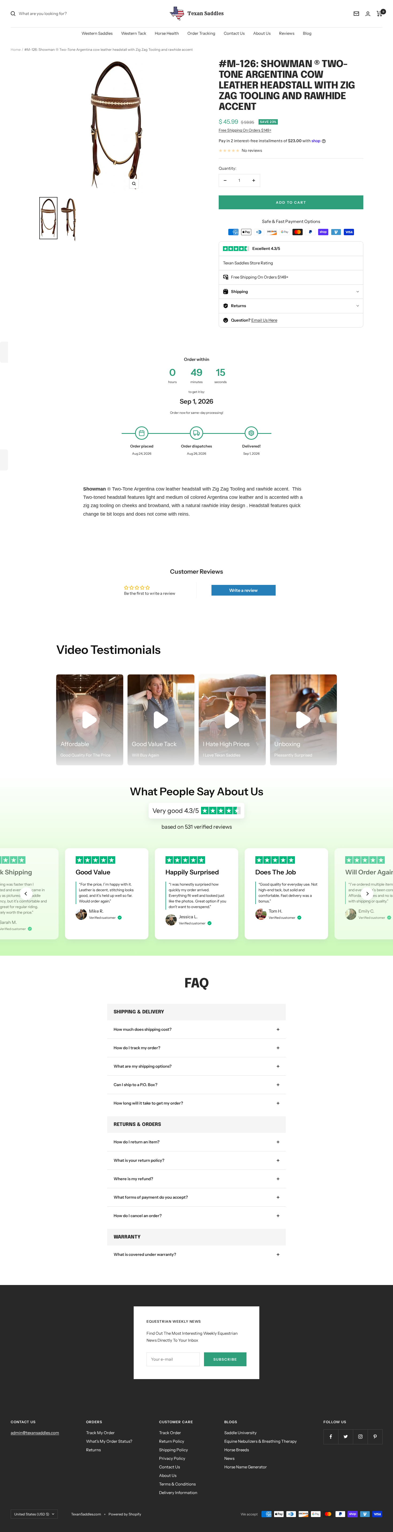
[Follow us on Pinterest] (375, 1436)
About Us (262, 33)
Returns (93, 1449)
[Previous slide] (26, 893)
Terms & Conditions (177, 1484)
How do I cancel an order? (138, 1215)
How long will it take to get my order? (148, 1103)
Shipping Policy (173, 1449)
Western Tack (133, 33)
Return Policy (171, 1441)
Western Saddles (97, 33)
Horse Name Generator (245, 1466)
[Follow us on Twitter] (345, 1436)
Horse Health (167, 33)
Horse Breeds (236, 1449)
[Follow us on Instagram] (360, 1436)
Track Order (170, 1432)
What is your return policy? (139, 1160)
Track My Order (100, 1432)
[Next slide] (367, 893)
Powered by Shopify (125, 1514)
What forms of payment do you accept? (151, 1197)
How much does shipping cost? (143, 1029)
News (229, 1458)
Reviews (286, 33)
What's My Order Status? (109, 1441)
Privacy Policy (172, 1458)
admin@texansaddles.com (35, 1432)
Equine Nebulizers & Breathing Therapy (260, 1441)
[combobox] (59, 13)
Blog (307, 33)
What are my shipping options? (143, 1066)
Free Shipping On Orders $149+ (245, 130)
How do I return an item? (137, 1141)
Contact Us (234, 33)
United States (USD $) (31, 1514)
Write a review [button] (243, 590)
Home (16, 49)
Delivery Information (178, 1492)
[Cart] (379, 13)
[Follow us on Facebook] (330, 1436)
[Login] (367, 13)
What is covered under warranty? (145, 1254)
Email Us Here (264, 320)
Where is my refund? (133, 1178)
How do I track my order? (137, 1047)
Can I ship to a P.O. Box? (135, 1084)
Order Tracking (201, 33)
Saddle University (240, 1432)
